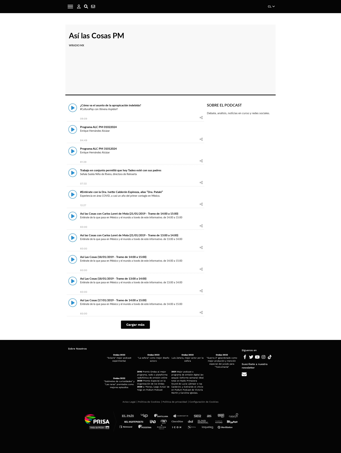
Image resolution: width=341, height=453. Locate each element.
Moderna (145, 426)
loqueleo (208, 426)
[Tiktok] (270, 357)
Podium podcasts (163, 426)
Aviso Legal (129, 401)
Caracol (234, 416)
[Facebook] (245, 357)
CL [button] (270, 6)
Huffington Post (135, 421)
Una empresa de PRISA (98, 419)
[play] (72, 107)
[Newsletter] (93, 6)
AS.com (209, 416)
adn (220, 416)
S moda (192, 426)
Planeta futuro (217, 421)
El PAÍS (130, 416)
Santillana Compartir (182, 416)
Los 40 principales (147, 416)
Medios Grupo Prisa (98, 427)
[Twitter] (251, 357)
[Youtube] (257, 357)
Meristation (226, 426)
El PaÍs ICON (178, 426)
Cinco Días (178, 421)
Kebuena (230, 421)
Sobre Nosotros (77, 348)
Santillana (163, 416)
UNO (154, 421)
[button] (70, 6)
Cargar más (135, 324)
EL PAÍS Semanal (204, 421)
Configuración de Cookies (203, 401)
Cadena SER (197, 416)
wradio (164, 421)
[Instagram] (263, 357)
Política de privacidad (175, 401)
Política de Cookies (149, 401)
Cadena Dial (191, 421)
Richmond (128, 426)
